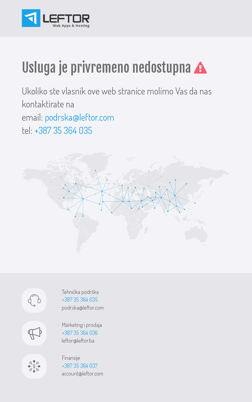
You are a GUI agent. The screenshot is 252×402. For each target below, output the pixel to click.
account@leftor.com (82, 373)
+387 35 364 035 (63, 130)
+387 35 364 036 (80, 332)
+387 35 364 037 (79, 365)
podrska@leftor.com (79, 117)
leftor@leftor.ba (78, 340)
